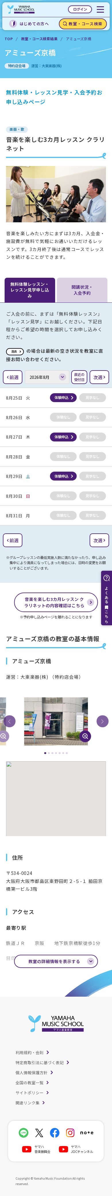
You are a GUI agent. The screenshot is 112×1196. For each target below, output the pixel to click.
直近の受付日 (79, 377)
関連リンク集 (28, 1103)
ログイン (80, 9)
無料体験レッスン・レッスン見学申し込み (29, 290)
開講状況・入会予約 (82, 290)
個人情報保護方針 (32, 1072)
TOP (9, 38)
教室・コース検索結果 (39, 38)
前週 (14, 377)
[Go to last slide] (9, 721)
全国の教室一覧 (30, 1082)
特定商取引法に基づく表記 (40, 1062)
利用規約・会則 (30, 1052)
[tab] (45, 753)
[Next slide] (102, 721)
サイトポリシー (30, 1092)
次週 (98, 377)
